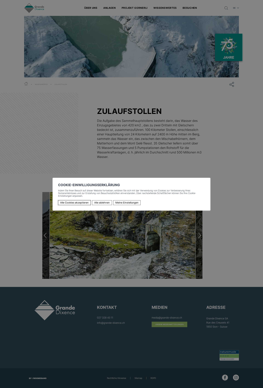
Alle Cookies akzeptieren (74, 202)
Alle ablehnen (102, 202)
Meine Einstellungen (126, 202)
